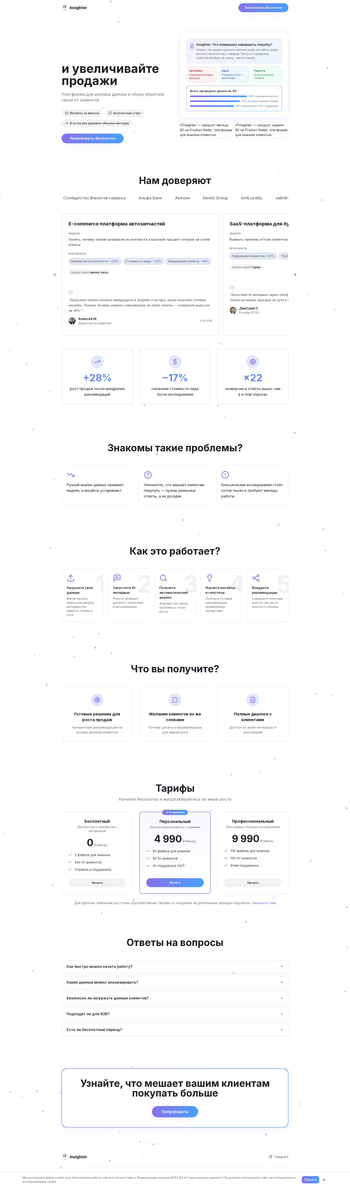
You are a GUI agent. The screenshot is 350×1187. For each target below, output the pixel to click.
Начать (97, 882)
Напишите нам (264, 903)
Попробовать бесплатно (263, 7)
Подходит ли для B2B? (88, 1014)
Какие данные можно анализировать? (102, 982)
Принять (310, 1179)
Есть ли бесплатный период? (94, 1030)
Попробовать (175, 1111)
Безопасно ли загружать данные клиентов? (108, 998)
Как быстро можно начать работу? (99, 966)
